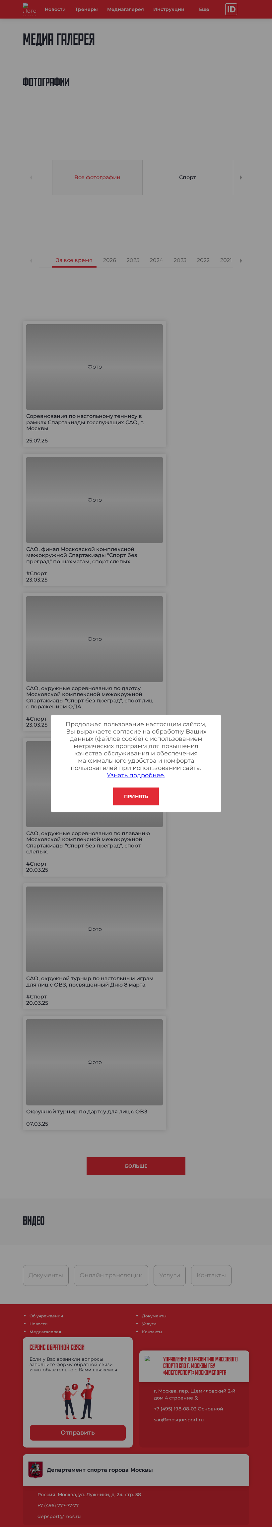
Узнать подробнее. (136, 775)
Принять (136, 796)
